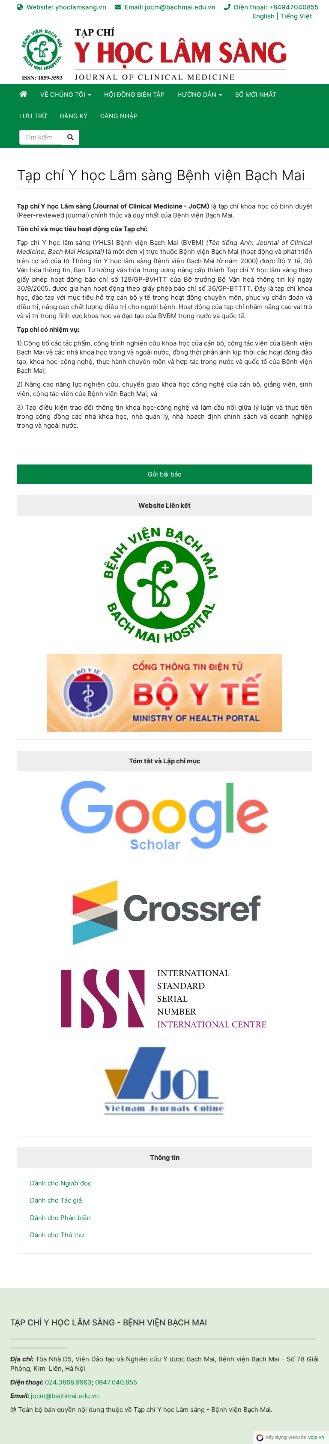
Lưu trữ (33, 115)
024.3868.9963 (68, 1382)
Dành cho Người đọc (60, 1183)
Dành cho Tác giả (56, 1200)
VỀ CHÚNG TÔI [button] (63, 94)
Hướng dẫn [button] (197, 94)
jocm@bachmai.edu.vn (180, 7)
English (264, 16)
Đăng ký (73, 115)
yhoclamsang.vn (80, 7)
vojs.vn (316, 1437)
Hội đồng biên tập (134, 94)
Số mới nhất (255, 94)
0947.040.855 (116, 1382)
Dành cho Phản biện (60, 1218)
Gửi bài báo (165, 474)
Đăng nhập (119, 115)
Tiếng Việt (296, 16)
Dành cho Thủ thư (57, 1235)
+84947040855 (293, 7)
